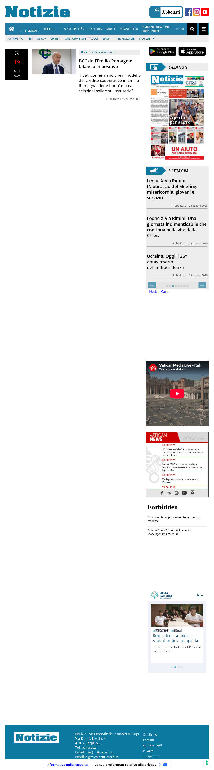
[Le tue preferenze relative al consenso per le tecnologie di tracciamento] (207, 763)
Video (110, 29)
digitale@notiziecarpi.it (101, 757)
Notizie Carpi (159, 291)
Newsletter (129, 29)
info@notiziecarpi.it (99, 752)
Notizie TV (147, 39)
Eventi (179, 29)
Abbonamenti (152, 745)
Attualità (15, 39)
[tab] (161, 437)
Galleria (95, 29)
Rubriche (51, 29)
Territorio (35, 39)
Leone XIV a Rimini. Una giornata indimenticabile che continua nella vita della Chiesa (177, 226)
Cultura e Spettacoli (81, 39)
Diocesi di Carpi (128, 734)
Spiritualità (73, 29)
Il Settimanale (29, 29)
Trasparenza (151, 756)
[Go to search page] (192, 29)
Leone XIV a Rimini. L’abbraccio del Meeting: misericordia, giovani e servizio (172, 189)
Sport (107, 39)
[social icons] (162, 492)
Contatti (148, 740)
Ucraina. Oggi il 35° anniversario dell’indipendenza (167, 261)
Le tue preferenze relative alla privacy (125, 764)
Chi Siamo (150, 734)
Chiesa (55, 39)
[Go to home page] (11, 29)
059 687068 (89, 748)
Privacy (148, 751)
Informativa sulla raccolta (67, 764)
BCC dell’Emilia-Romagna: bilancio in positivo (105, 63)
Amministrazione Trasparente (156, 29)
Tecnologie (125, 39)
